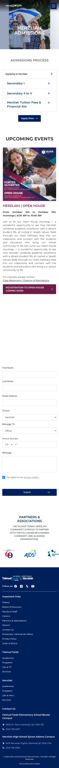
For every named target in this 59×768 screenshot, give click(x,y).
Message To (8, 424)
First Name (7, 368)
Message (7, 452)
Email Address (9, 396)
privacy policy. (31, 477)
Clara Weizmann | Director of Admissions (26, 280)
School (5, 410)
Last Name (7, 381)
